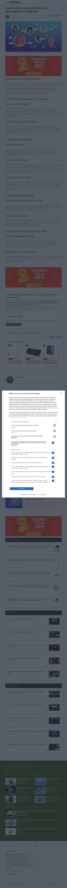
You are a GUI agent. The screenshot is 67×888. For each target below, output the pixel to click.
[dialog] (33, 444)
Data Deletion (24, 494)
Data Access (33, 494)
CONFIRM (22, 488)
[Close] (61, 393)
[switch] (54, 425)
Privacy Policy (42, 494)
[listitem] (33, 422)
